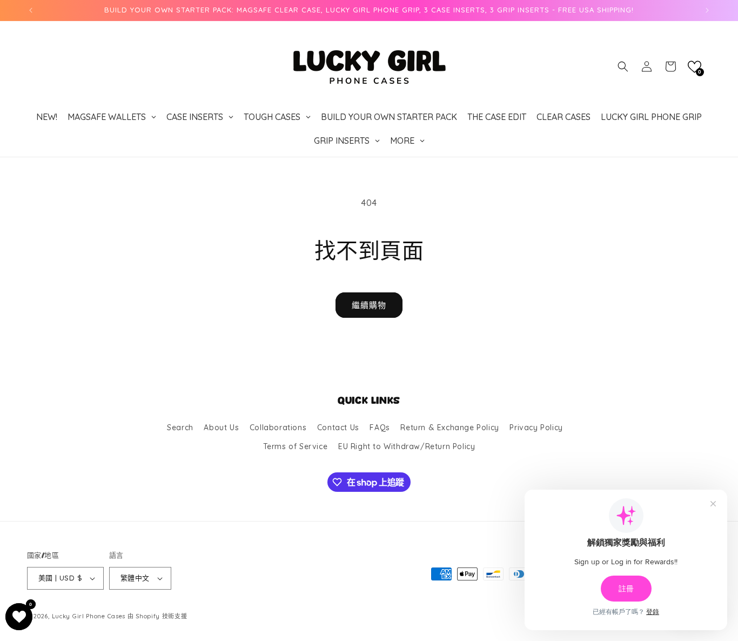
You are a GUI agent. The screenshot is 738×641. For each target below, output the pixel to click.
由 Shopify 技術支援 (157, 616)
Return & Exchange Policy (449, 427)
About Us (221, 427)
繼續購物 (369, 305)
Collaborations (278, 427)
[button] (623, 66)
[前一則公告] (31, 10)
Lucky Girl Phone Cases (88, 616)
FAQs (380, 427)
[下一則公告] (707, 10)
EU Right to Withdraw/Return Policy (406, 446)
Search (180, 427)
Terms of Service (295, 446)
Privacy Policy (535, 427)
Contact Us (338, 427)
